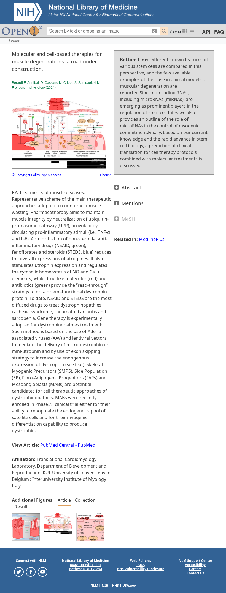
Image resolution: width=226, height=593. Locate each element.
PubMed (86, 445)
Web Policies (140, 560)
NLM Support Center (195, 560)
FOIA (140, 564)
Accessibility (195, 564)
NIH (105, 585)
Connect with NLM (31, 560)
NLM (94, 585)
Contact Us (195, 573)
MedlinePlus (152, 239)
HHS (115, 585)
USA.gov (129, 585)
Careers (195, 569)
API (206, 31)
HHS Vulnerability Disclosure (140, 569)
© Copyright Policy (26, 175)
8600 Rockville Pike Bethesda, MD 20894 (85, 566)
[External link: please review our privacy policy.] (19, 571)
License (106, 175)
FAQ (219, 31)
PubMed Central (57, 445)
